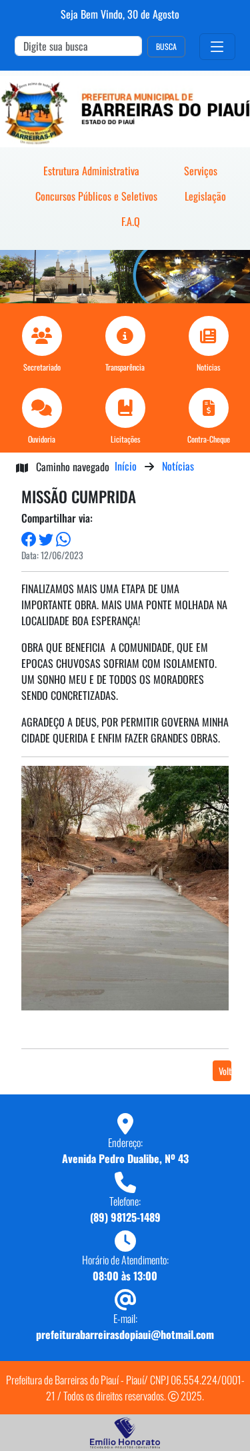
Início (126, 466)
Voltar (225, 1071)
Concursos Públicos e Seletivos (96, 196)
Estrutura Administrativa (91, 171)
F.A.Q (130, 221)
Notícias (178, 466)
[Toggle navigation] (217, 46)
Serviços (200, 171)
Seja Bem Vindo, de (120, 14)
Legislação (205, 196)
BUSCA (166, 46)
